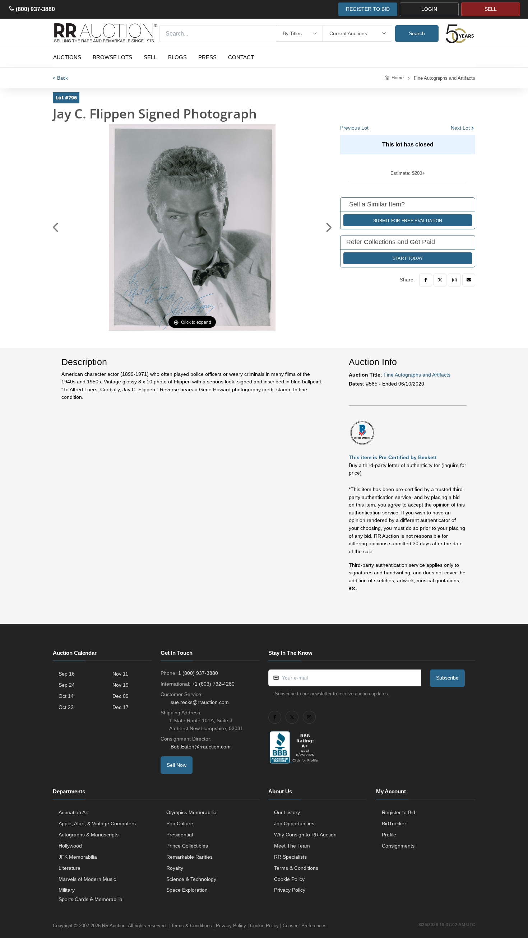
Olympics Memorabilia (191, 812)
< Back (60, 78)
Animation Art (74, 812)
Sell (150, 57)
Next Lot (460, 128)
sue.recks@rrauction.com (200, 702)
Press (207, 57)
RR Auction (113, 925)
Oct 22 (66, 707)
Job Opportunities (294, 823)
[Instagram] (454, 280)
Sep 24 (67, 685)
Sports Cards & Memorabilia (90, 899)
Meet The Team (292, 846)
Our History (287, 812)
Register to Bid (398, 812)
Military (67, 890)
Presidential (179, 834)
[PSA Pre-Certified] (362, 432)
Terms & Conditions (296, 868)
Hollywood (70, 846)
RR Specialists (290, 857)
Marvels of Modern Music (87, 879)
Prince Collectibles (187, 846)
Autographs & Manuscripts (89, 834)
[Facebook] (425, 280)
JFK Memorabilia (78, 857)
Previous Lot (354, 128)
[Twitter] (440, 280)
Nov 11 (120, 674)
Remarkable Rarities (189, 857)
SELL (491, 9)
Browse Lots (112, 57)
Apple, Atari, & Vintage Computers (97, 823)
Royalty (174, 868)
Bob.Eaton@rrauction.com (201, 747)
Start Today (408, 258)
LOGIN (429, 9)
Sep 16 (67, 674)
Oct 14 (66, 696)
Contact (241, 57)
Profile (389, 834)
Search (417, 33)
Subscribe (447, 678)
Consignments (398, 846)
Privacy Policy (289, 890)
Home (398, 77)
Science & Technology (191, 879)
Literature (69, 868)
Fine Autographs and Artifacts (444, 78)
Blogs (177, 57)
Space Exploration (187, 890)
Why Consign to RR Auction (305, 834)
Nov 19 (120, 685)
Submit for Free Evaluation (408, 220)
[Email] (468, 280)
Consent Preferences (304, 925)
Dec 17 (120, 707)
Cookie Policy (289, 879)
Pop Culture (179, 823)
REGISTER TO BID (368, 9)
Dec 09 (120, 696)
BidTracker (394, 823)
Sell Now (176, 765)
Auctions (67, 57)
